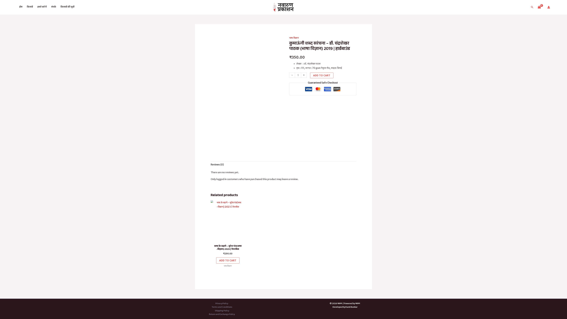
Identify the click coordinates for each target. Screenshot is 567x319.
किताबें (30, 7)
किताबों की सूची (67, 7)
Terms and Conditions (222, 307)
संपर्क (53, 7)
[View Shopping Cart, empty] (539, 7)
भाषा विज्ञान (294, 37)
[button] (532, 7)
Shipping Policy (222, 310)
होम (20, 7)
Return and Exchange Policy (222, 314)
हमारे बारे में (42, 7)
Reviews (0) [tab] (217, 164)
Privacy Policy (221, 303)
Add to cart (321, 75)
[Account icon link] (548, 7)
